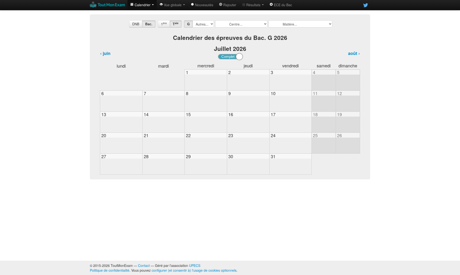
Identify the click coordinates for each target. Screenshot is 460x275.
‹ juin (105, 53)
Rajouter (229, 4)
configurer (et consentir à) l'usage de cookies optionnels (194, 270)
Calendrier (142, 4)
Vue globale (173, 4)
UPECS (194, 265)
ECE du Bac (282, 4)
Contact (144, 265)
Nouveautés (203, 4)
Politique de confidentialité (109, 270)
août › (354, 53)
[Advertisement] (230, 220)
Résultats (253, 4)
